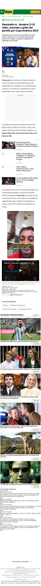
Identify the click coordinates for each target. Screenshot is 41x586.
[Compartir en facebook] (3, 294)
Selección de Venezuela (17, 305)
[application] (20, 270)
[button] (20, 270)
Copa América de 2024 (23, 91)
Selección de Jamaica (9, 309)
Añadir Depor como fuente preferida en (13, 19)
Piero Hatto (5, 75)
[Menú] (2, 12)
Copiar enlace (17, 295)
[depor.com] (9, 12)
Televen (5, 305)
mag (39, 583)
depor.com (4, 583)
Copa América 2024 (25, 309)
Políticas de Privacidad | (28, 577)
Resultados (35, 12)
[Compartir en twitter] (7, 294)
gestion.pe (36, 581)
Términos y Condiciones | (12, 577)
